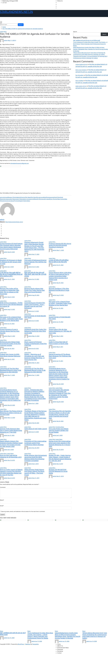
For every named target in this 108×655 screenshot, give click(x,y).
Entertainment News (18, 19)
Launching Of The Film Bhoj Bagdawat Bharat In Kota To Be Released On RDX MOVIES (10, 370)
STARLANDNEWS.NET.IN (16, 12)
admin (5, 40)
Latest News (12, 199)
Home (2, 19)
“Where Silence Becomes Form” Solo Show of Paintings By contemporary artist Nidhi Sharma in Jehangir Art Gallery (94, 635)
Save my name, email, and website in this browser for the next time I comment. (23, 511)
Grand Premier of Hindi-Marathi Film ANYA (35, 316)
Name (2, 500)
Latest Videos (19, 199)
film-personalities (41, 197)
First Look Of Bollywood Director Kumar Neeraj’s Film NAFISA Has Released (35, 262)
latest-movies (26, 199)
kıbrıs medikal (79, 80)
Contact (41, 19)
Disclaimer (34, 19)
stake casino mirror (81, 86)
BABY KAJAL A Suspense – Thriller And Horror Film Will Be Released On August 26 (11, 304)
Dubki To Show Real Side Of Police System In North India (58, 343)
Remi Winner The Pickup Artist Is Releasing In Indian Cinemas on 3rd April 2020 (11, 412)
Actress (6, 197)
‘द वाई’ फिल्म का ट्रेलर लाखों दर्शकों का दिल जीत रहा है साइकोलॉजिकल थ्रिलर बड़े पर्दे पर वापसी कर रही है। (11, 274)
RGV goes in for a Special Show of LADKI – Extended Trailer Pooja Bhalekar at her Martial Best (60, 303)
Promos (16, 201)
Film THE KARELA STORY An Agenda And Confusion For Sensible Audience (22, 29)
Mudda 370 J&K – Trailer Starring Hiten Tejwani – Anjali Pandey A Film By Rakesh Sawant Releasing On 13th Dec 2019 (60, 458)
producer (11, 201)
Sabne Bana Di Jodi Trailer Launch (35, 429)
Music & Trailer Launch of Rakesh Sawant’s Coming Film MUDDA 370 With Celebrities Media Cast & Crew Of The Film (11, 472)
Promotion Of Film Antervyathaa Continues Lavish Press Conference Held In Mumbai (35, 443)
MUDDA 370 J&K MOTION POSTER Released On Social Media (58, 471)
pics (8, 201)
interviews (6, 199)
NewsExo (27, 644)
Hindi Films (57, 197)
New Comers (61, 199)
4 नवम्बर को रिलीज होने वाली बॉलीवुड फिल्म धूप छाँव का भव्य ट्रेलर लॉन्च (58, 261)
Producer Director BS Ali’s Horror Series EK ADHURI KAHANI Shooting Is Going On (60, 245)
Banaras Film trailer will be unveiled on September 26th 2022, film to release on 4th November (9, 291)
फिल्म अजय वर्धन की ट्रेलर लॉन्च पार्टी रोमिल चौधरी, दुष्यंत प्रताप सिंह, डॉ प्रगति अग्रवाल (35, 274)
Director (22, 197)
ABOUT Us (8, 19)
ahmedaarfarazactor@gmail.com (19, 163)
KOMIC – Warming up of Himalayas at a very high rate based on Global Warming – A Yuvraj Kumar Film (34, 357)
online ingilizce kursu (81, 64)
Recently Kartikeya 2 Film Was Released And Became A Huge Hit (59, 290)
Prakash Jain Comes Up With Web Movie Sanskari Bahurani (10, 355)
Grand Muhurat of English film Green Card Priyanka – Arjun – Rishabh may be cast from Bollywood (34, 305)
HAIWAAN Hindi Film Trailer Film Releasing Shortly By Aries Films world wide (35, 331)
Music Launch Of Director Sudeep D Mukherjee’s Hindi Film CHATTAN (35, 343)
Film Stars (33, 197)
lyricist (32, 199)
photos (5, 201)
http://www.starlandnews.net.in (14, 222)
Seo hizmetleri (79, 75)
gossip (52, 197)
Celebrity (18, 197)
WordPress (21, 644)
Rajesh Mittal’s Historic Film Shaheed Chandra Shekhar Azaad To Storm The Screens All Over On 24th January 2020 (11, 443)
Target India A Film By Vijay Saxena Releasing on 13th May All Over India (60, 331)
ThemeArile (35, 644)
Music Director (53, 199)
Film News (28, 197)
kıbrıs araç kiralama (81, 70)
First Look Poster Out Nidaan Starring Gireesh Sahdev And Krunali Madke (58, 430)
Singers (21, 201)
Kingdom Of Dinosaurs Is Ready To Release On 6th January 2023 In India (11, 262)
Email (2, 506)
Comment (3, 487)
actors (2, 197)
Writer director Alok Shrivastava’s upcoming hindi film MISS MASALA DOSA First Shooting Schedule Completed (35, 458)
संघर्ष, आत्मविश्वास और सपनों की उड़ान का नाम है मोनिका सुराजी (86, 40)
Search (21, 24)
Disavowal (27, 19)
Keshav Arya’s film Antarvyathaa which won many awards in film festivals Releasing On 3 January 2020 (59, 443)
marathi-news (45, 199)
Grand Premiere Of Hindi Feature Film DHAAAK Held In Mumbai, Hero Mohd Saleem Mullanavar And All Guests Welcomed (11, 246)
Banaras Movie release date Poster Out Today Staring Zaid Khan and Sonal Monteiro (34, 290)
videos (28, 201)
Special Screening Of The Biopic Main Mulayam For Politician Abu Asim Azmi (60, 356)
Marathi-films (38, 199)
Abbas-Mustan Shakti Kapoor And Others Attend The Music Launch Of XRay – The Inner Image (34, 472)
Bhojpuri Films (12, 197)
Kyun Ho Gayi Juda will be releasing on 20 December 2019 (10, 456)
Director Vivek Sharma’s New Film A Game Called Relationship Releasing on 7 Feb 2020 (11, 430)
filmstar (48, 197)
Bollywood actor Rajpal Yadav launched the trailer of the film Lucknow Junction (10, 343)
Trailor (24, 201)
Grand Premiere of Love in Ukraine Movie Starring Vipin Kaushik (9, 331)
